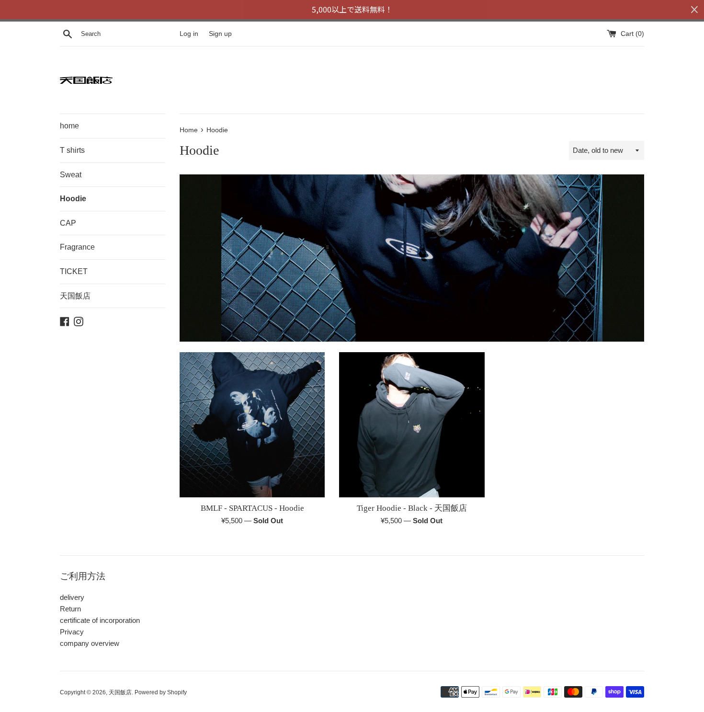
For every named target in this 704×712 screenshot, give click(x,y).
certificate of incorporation (100, 620)
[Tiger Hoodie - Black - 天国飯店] (411, 424)
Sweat (70, 175)
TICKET (74, 271)
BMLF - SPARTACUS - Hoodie (252, 508)
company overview (89, 643)
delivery (72, 597)
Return (70, 609)
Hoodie (73, 199)
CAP (68, 223)
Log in (189, 33)
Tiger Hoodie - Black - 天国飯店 (412, 508)
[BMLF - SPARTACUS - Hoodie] (252, 424)
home (69, 126)
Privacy (72, 632)
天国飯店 (75, 296)
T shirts (72, 150)
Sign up (220, 33)
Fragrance (77, 247)
